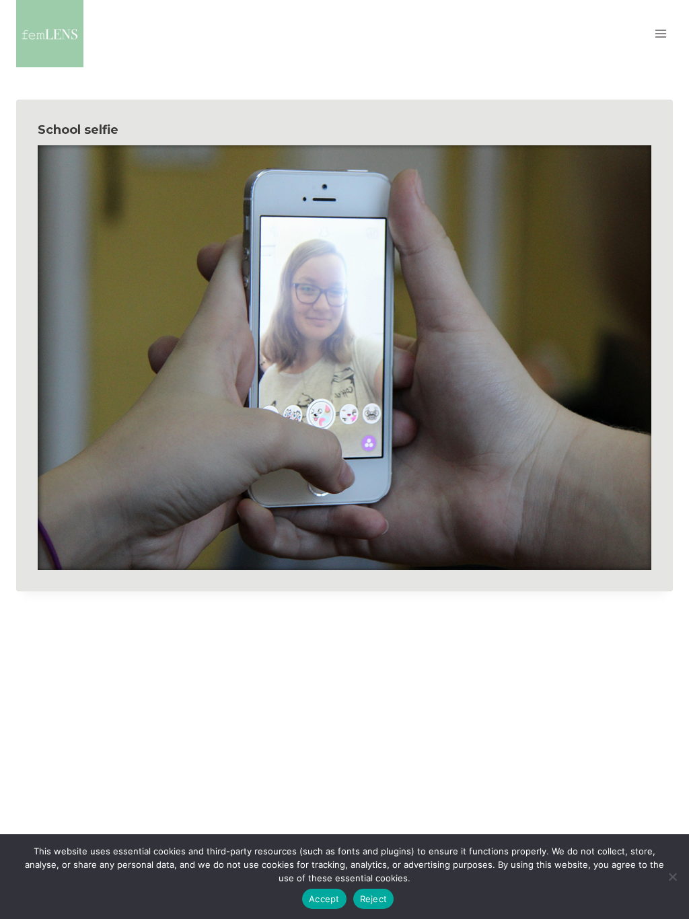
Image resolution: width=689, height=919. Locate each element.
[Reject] (672, 876)
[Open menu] (660, 33)
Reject (374, 898)
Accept (324, 898)
